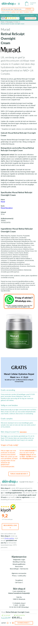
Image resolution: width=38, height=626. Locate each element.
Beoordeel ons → (10, 526)
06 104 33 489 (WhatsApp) (20, 607)
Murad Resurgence (7, 208)
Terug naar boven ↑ (19, 474)
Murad (3, 201)
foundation (26, 12)
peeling (13, 12)
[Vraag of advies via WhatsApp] (19, 301)
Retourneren (19, 566)
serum (31, 12)
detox (21, 12)
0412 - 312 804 (26, 456)
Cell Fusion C (19, 582)
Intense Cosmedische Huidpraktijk (19, 593)
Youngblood (19, 580)
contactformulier (29, 450)
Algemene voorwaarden (19, 573)
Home (2, 22)
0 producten (33, 2)
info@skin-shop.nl (25, 454)
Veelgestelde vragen (19, 559)
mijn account (30, 18)
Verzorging (9, 22)
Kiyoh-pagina (9, 538)
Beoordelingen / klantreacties (19, 569)
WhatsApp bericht (28, 458)
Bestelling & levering (19, 562)
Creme (16, 22)
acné (17, 12)
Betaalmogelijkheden (19, 564)
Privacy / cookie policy (19, 576)
